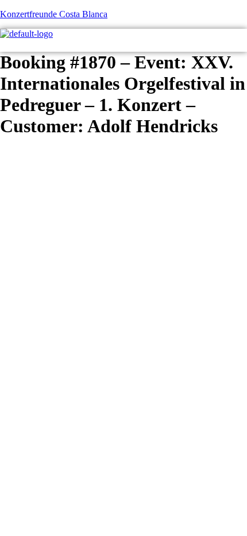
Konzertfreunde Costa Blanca (53, 14)
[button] (242, 45)
